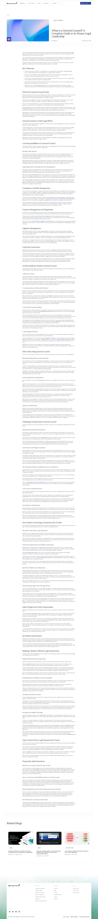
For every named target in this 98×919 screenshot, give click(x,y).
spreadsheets (50, 442)
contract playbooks (46, 216)
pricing (39, 3)
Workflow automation (46, 557)
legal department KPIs (47, 311)
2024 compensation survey (34, 613)
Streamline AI (40, 85)
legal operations (72, 734)
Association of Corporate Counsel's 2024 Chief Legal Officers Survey (48, 199)
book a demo (35, 755)
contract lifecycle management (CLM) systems (42, 221)
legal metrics (58, 321)
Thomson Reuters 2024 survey (64, 339)
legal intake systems (31, 664)
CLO (24, 127)
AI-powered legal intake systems (30, 552)
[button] (23, 3)
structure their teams (34, 174)
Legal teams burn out (46, 437)
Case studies (31, 3)
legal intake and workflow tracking (35, 482)
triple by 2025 (43, 715)
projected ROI (25, 496)
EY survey (26, 450)
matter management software (48, 338)
